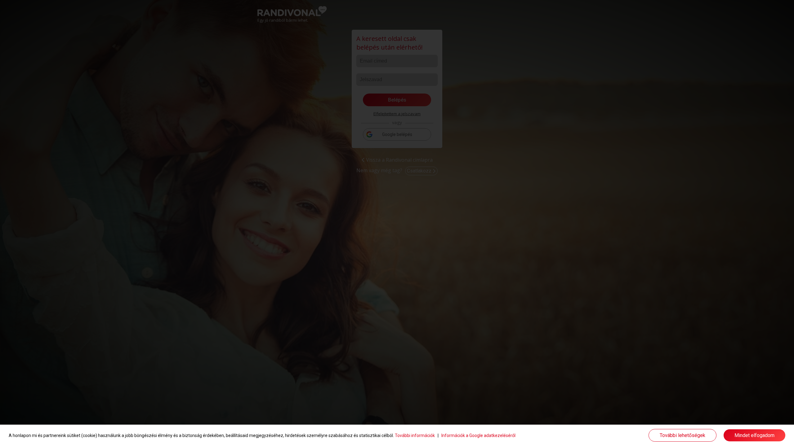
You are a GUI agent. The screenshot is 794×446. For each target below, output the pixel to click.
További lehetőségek (682, 435)
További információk (415, 435)
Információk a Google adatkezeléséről (478, 435)
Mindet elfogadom (754, 435)
